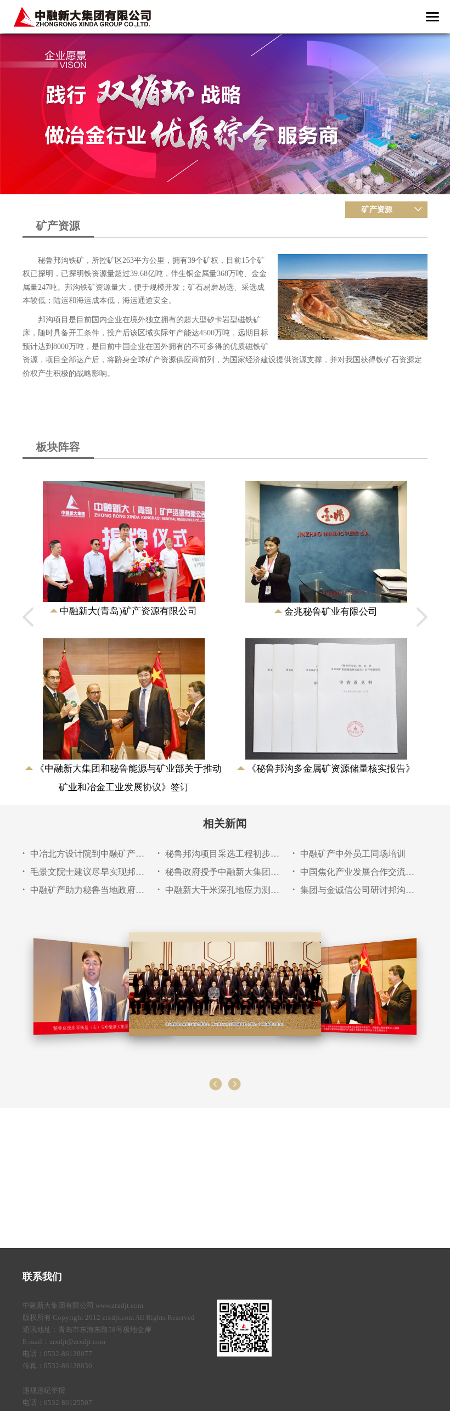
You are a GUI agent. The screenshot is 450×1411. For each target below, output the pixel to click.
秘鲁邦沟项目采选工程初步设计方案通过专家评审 (222, 853)
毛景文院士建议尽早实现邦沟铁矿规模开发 (87, 871)
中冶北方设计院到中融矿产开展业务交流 (87, 853)
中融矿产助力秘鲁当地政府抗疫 (87, 890)
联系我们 (42, 1276)
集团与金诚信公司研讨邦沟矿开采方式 (357, 890)
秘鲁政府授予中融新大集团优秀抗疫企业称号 (222, 871)
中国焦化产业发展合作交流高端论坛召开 (357, 871)
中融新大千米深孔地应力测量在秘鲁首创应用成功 (222, 890)
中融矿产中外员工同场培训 (353, 853)
